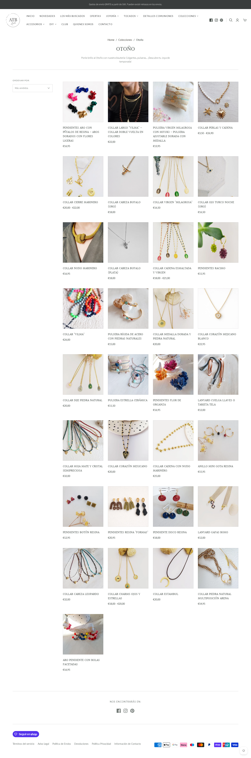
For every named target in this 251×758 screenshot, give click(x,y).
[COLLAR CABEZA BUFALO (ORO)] (128, 176)
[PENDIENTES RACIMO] (218, 242)
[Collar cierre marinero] (83, 176)
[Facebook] (211, 20)
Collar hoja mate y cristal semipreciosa (83, 468)
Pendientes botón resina (81, 532)
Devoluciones (81, 743)
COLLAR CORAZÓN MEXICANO (127, 466)
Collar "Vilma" (74, 334)
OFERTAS (95, 16)
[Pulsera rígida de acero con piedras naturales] (128, 308)
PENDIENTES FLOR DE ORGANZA (167, 402)
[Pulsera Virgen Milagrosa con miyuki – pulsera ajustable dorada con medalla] (173, 102)
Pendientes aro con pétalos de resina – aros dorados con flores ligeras (81, 134)
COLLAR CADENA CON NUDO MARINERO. (171, 468)
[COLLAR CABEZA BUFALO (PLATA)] (128, 242)
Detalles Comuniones (158, 16)
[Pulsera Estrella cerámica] (128, 374)
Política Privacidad (101, 743)
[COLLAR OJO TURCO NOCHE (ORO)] (218, 176)
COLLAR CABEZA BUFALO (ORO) (124, 204)
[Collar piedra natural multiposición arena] (218, 568)
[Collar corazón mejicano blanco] (218, 308)
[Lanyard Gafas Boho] (218, 506)
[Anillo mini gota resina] (218, 440)
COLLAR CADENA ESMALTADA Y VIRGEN (172, 270)
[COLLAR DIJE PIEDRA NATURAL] (83, 374)
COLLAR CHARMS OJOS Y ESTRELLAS (124, 596)
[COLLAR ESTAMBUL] (173, 568)
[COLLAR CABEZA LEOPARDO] (83, 568)
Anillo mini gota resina (215, 466)
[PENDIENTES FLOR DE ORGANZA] (173, 374)
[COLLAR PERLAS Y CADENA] (218, 102)
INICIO (30, 16)
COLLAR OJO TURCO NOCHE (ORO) (216, 204)
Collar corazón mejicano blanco (217, 336)
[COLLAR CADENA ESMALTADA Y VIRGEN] (173, 242)
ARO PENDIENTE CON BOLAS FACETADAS (81, 662)
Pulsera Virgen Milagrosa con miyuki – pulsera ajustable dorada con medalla (172, 134)
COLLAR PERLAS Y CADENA (215, 127)
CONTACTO (105, 24)
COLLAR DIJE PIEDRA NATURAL (82, 400)
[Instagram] (216, 20)
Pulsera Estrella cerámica (127, 400)
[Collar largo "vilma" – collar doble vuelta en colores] (128, 102)
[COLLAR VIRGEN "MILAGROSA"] (173, 176)
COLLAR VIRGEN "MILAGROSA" (172, 202)
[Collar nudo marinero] (83, 242)
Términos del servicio (23, 743)
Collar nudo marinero (80, 268)
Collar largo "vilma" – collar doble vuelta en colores (125, 132)
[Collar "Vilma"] (83, 308)
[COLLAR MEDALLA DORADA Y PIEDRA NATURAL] (173, 308)
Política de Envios (61, 743)
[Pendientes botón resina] (83, 506)
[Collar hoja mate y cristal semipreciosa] (83, 440)
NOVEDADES (47, 16)
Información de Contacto (127, 743)
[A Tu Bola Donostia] (12, 20)
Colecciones (125, 39)
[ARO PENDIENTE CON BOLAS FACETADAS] (83, 634)
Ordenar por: (21, 80)
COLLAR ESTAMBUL (165, 594)
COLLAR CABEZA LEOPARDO (81, 594)
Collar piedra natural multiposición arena (214, 596)
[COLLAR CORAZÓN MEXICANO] (128, 440)
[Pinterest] (221, 20)
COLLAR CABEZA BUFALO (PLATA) (124, 270)
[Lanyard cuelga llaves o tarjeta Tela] (218, 374)
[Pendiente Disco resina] (173, 506)
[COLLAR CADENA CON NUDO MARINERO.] (173, 440)
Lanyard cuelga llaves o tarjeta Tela (216, 402)
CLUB (64, 24)
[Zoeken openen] (231, 20)
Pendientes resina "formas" (128, 532)
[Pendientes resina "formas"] (128, 506)
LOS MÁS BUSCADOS (72, 16)
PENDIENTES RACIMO (211, 268)
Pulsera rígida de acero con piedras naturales (125, 336)
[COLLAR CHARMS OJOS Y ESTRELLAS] (128, 568)
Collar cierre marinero (80, 202)
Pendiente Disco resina (170, 532)
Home (111, 39)
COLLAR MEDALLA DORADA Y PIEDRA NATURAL (172, 336)
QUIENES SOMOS (83, 24)
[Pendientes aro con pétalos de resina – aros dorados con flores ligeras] (83, 102)
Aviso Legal (43, 743)
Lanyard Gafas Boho (213, 532)
